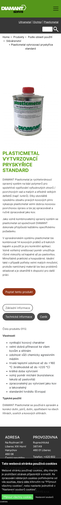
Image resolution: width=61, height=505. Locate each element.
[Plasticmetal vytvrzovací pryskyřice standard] (30, 110)
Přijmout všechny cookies (17, 496)
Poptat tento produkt (19, 292)
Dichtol (37, 22)
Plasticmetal (51, 22)
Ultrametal (25, 22)
